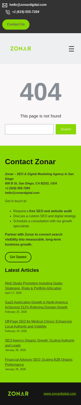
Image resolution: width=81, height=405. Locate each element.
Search (66, 129)
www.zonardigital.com (60, 393)
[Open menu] (71, 48)
